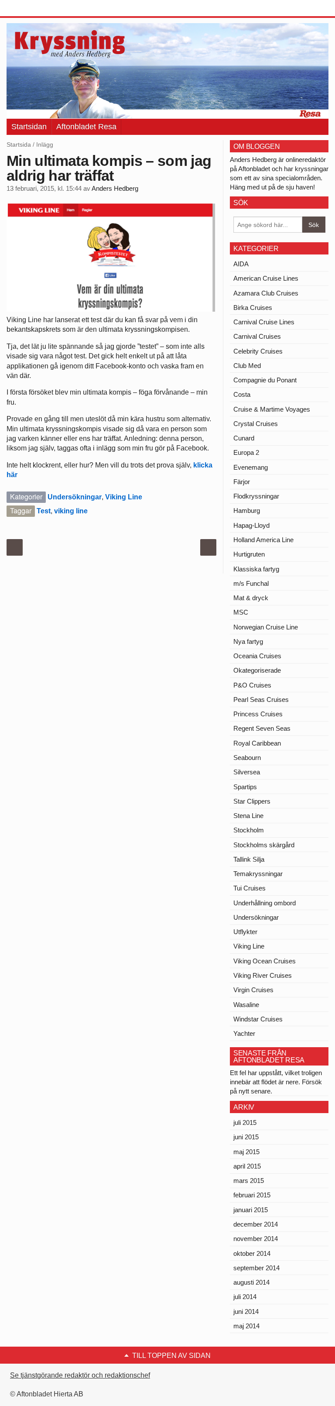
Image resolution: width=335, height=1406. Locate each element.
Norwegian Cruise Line (265, 627)
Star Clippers (251, 801)
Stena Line (248, 815)
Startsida (19, 144)
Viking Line (123, 497)
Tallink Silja (248, 859)
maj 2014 (246, 1326)
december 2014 (255, 1224)
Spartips (245, 787)
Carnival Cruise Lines (263, 322)
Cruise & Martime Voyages (271, 409)
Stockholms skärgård (263, 845)
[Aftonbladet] (39, 9)
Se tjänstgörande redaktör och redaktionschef (80, 1375)
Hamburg (246, 510)
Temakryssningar (258, 873)
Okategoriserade (257, 670)
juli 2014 (244, 1296)
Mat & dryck (250, 598)
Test (44, 511)
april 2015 (247, 1166)
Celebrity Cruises (258, 351)
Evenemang (250, 467)
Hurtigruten (249, 554)
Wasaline (246, 1004)
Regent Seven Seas (262, 728)
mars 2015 (248, 1180)
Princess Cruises (258, 714)
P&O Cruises (252, 685)
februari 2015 (251, 1195)
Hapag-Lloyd (251, 525)
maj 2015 (246, 1151)
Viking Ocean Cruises (264, 961)
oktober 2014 (251, 1253)
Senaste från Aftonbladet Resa (268, 1056)
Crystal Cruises (255, 423)
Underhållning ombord (264, 903)
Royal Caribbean (257, 743)
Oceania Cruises (257, 656)
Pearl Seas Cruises (261, 699)
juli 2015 (244, 1122)
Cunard (243, 438)
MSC (240, 612)
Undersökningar (75, 497)
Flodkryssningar (256, 496)
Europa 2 (246, 452)
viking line (71, 511)
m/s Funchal (251, 583)
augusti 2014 (251, 1282)
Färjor (241, 481)
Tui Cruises (249, 888)
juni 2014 (246, 1311)
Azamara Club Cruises (265, 293)
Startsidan (29, 126)
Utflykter (245, 931)
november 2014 (255, 1238)
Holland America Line (263, 539)
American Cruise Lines (265, 278)
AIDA (241, 264)
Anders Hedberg (115, 188)
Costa (241, 394)
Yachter (244, 1033)
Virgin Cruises (253, 989)
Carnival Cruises (257, 336)
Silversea (246, 772)
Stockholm (248, 830)
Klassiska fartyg (256, 569)
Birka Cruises (252, 307)
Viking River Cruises (262, 975)
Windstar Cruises (258, 1019)
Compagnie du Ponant (265, 380)
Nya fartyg (248, 641)
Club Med (247, 365)
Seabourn (247, 757)
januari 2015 (250, 1209)
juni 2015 (246, 1137)
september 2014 (256, 1268)
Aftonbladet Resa (86, 126)
